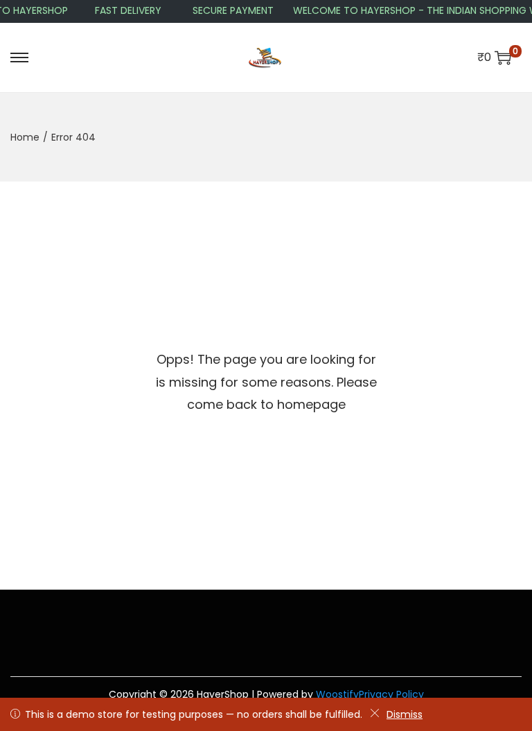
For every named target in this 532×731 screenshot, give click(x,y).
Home (24, 137)
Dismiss (405, 714)
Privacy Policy (391, 694)
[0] (503, 57)
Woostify (337, 694)
